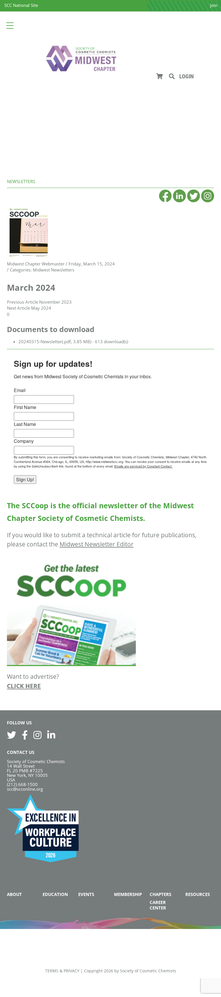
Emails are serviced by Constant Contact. (143, 466)
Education (55, 894)
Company (24, 441)
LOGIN (186, 76)
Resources (197, 894)
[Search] (172, 76)
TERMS (51, 970)
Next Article (18, 308)
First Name (25, 407)
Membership (128, 894)
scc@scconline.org (25, 789)
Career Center (158, 905)
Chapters (160, 894)
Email (20, 390)
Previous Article (22, 302)
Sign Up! (25, 479)
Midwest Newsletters (53, 270)
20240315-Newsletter (40, 341)
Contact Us (20, 752)
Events (86, 894)
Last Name (25, 424)
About (14, 894)
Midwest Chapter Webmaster (35, 264)
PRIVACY (71, 970)
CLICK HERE (24, 686)
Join (214, 5)
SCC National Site (21, 5)
